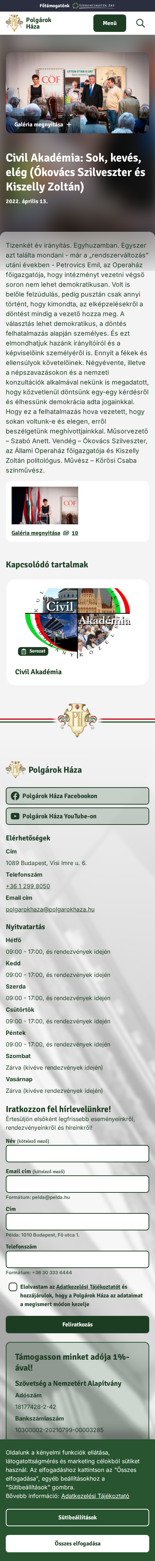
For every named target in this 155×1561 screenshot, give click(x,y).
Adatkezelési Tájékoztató (95, 1495)
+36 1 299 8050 (28, 886)
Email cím (35, 1171)
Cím (11, 1209)
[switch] (109, 23)
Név (27, 1141)
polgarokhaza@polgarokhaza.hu (50, 909)
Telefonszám (21, 1246)
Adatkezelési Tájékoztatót (88, 1287)
